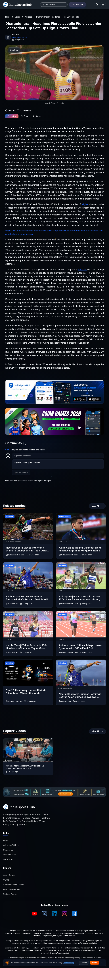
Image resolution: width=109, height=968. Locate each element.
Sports (17, 17)
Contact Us (8, 850)
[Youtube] (34, 914)
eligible (85, 204)
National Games (10, 894)
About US (7, 840)
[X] (44, 914)
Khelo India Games (11, 889)
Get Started (77, 4)
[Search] (96, 4)
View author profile (19, 37)
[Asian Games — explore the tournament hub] (54, 421)
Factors (82, 269)
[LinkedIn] (54, 914)
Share (38, 116)
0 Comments (25, 110)
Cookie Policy (68, 962)
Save (26, 116)
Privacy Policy (9, 855)
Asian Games (9, 875)
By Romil (16, 34)
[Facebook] (75, 914)
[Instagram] (64, 914)
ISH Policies (8, 859)
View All (95, 506)
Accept (94, 963)
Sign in (8, 450)
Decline (84, 963)
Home (8, 17)
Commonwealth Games (13, 884)
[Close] (102, 962)
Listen (13, 116)
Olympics (7, 880)
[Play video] (28, 750)
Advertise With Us (11, 845)
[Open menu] (103, 4)
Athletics (28, 17)
